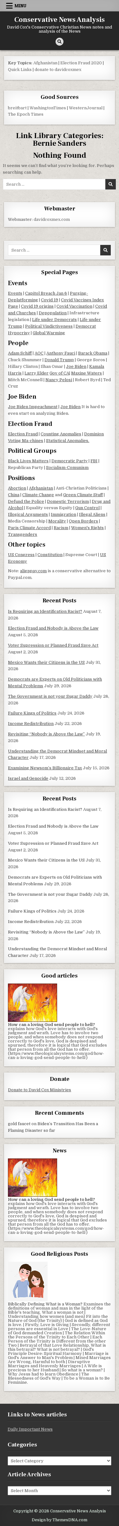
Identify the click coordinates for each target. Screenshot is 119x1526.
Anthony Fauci (60, 353)
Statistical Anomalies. (67, 440)
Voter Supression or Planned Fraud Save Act (53, 645)
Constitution (50, 554)
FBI (93, 460)
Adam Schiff (20, 353)
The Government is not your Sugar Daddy (50, 696)
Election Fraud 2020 (81, 63)
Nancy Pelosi (58, 379)
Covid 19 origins (37, 306)
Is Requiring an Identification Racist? (45, 611)
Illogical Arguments (28, 514)
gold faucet (19, 1123)
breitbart (17, 108)
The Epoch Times (25, 114)
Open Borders (83, 521)
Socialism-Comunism (67, 467)
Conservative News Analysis (59, 19)
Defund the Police (26, 501)
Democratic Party (69, 460)
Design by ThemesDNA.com (59, 1520)
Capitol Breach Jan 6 (46, 293)
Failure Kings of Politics (32, 713)
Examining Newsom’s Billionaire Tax (45, 768)
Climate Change (38, 494)
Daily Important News (30, 1429)
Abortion (17, 488)
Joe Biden (76, 366)
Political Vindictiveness (49, 326)
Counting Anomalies (61, 434)
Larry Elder (36, 373)
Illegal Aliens (92, 514)
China (13, 494)
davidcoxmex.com (52, 219)
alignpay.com (33, 570)
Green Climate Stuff (83, 494)
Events (15, 293)
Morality (57, 521)
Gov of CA (59, 373)
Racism (61, 527)
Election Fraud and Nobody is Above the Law (53, 628)
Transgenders (22, 534)
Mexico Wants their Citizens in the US (46, 662)
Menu (20, 5)
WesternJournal (85, 108)
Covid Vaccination (74, 306)
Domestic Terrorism (68, 501)
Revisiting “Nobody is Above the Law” (46, 734)
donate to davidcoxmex (58, 69)
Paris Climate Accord (29, 527)
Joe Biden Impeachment (32, 406)
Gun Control (87, 507)
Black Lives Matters (28, 460)
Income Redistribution (31, 723)
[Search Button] (59, 42)
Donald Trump (59, 359)
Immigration (63, 514)
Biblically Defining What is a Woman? (45, 1304)
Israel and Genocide (28, 778)
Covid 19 (49, 300)
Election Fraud (23, 434)
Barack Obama (92, 353)
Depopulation (53, 313)
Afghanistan (45, 63)
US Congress (21, 554)
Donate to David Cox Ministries (39, 1089)
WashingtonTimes (48, 108)
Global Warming (49, 332)
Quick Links (20, 69)
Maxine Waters (86, 373)
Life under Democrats (54, 319)
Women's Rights (87, 527)
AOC (39, 353)
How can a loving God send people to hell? (51, 1024)
